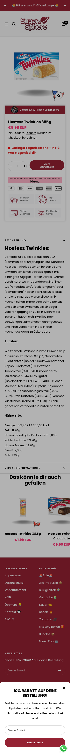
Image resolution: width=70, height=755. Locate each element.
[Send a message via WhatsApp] (63, 748)
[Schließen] (64, 688)
